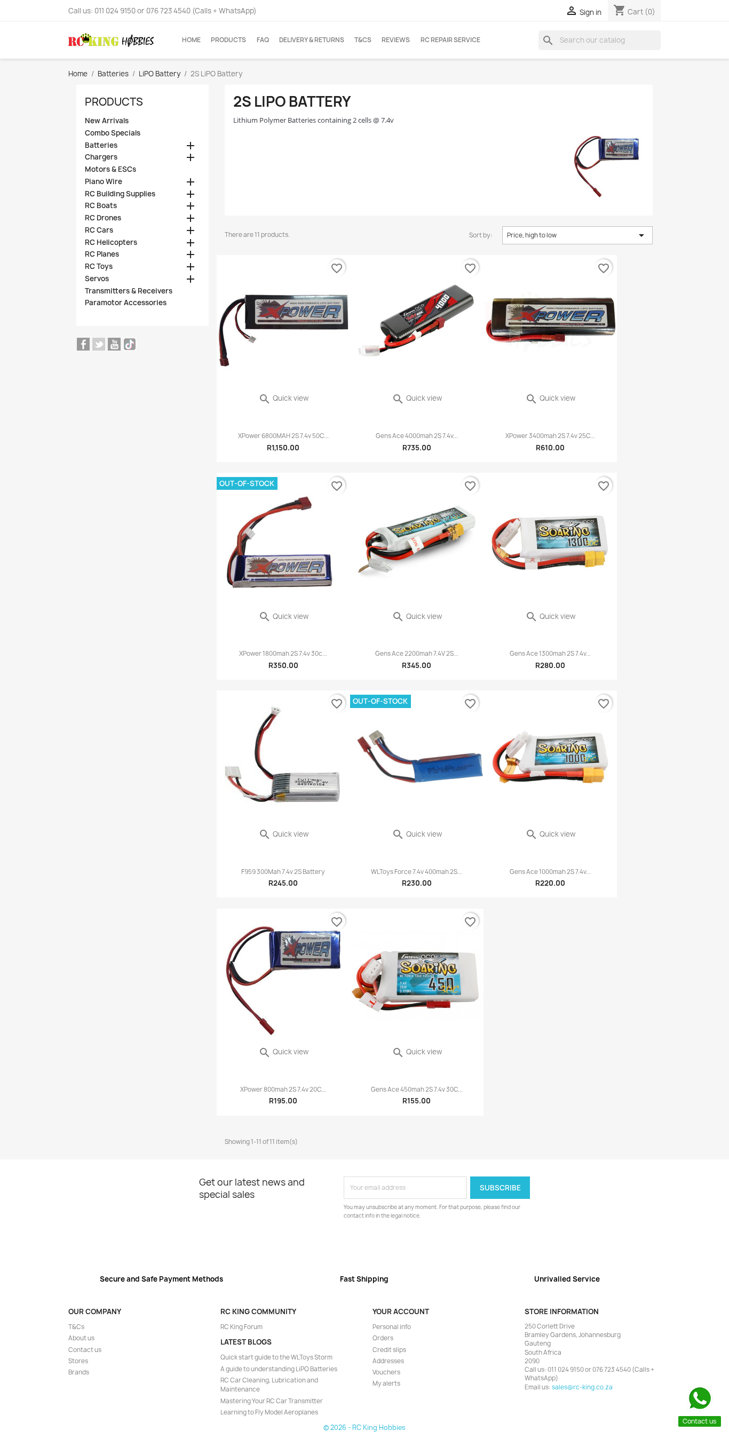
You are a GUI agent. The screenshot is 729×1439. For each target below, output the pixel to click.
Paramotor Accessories (126, 302)
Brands (78, 1372)
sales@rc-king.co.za (582, 1387)
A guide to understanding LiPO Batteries (278, 1369)
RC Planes (102, 254)
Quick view (283, 398)
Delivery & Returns (311, 40)
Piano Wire (103, 181)
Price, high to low (577, 235)
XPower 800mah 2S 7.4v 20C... (283, 1089)
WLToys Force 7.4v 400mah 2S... (416, 872)
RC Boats (101, 205)
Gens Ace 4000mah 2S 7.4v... (417, 436)
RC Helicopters (111, 242)
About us (81, 1338)
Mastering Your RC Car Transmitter (271, 1401)
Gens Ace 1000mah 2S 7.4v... (550, 872)
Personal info (392, 1327)
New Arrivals (107, 120)
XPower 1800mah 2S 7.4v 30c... (283, 653)
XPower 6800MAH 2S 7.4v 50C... (283, 436)
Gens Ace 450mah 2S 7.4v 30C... (417, 1089)
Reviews (396, 40)
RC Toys (99, 266)
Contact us (84, 1350)
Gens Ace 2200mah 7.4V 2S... (416, 653)
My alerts (386, 1383)
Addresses (388, 1361)
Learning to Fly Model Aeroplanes (269, 1412)
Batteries (101, 145)
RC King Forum (241, 1327)
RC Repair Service (450, 40)
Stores (78, 1361)
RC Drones (103, 217)
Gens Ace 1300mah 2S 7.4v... (550, 653)
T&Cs (362, 40)
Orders (383, 1338)
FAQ (263, 40)
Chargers (101, 157)
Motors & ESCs (110, 169)
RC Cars (99, 230)
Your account (401, 1311)
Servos (97, 278)
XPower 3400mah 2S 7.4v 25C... (550, 436)
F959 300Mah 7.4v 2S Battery (283, 872)
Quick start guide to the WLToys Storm (276, 1357)
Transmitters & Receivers (128, 291)
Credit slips (389, 1350)
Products (228, 40)
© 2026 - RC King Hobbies (364, 1427)
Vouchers (386, 1372)
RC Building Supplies (120, 193)
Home (191, 40)
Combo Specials (112, 133)
